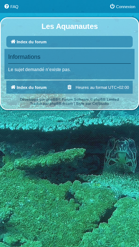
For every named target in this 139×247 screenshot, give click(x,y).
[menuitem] (11, 6)
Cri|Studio (100, 103)
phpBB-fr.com (61, 103)
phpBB (52, 99)
